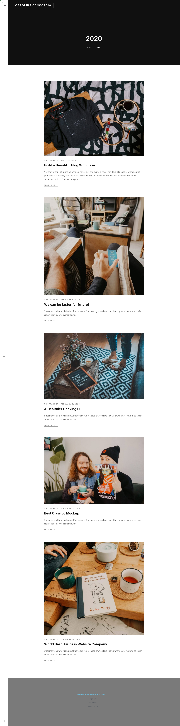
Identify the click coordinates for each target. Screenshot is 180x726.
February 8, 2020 (70, 299)
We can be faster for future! (66, 305)
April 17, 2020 (68, 160)
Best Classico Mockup (61, 513)
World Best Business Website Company (75, 644)
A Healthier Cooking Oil (62, 409)
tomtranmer (51, 160)
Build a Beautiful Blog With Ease (69, 165)
